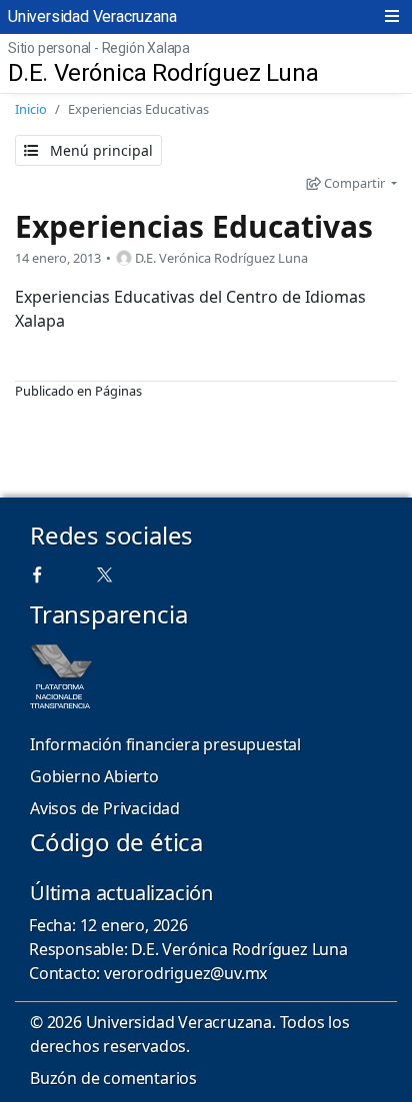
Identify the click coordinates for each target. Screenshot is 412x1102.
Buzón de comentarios (113, 1078)
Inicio (31, 109)
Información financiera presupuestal (165, 744)
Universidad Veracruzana (92, 16)
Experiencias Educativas (194, 226)
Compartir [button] (354, 183)
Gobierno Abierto (94, 776)
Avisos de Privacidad (105, 808)
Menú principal (99, 150)
